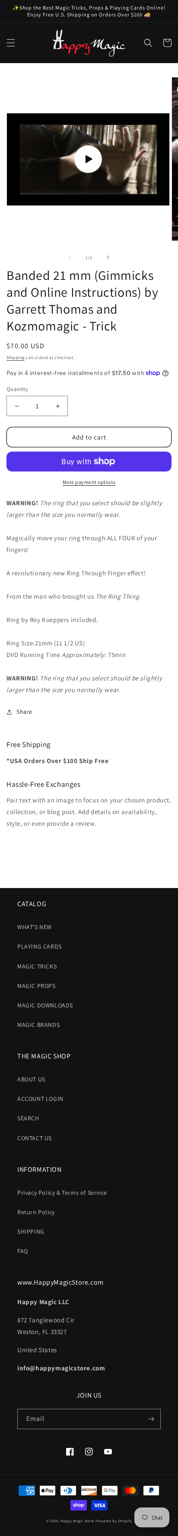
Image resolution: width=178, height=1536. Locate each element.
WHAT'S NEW (34, 927)
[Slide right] (108, 257)
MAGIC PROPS (36, 986)
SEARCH (28, 1118)
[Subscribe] (150, 1419)
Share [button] (24, 711)
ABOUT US (31, 1079)
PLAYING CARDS (39, 946)
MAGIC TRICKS (37, 966)
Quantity (17, 389)
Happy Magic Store (77, 1520)
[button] (10, 42)
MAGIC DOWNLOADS (45, 1005)
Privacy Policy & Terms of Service (62, 1192)
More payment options (89, 482)
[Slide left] (69, 257)
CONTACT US (34, 1138)
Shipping (15, 357)
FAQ (22, 1251)
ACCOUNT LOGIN (40, 1099)
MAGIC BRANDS (38, 1025)
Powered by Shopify (113, 1520)
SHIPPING (30, 1231)
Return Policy (36, 1212)
